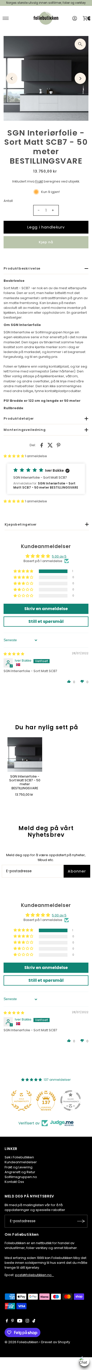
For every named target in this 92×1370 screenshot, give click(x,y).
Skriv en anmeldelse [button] (46, 609)
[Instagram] (27, 1321)
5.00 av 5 (59, 556)
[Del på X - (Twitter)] (50, 445)
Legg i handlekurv (46, 227)
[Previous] (11, 78)
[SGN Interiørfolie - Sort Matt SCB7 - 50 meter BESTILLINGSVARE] (24, 754)
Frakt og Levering (18, 1167)
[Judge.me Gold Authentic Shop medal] (21, 1100)
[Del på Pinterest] (58, 445)
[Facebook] (7, 1321)
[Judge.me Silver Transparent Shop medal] (70, 1100)
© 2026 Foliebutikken (21, 1342)
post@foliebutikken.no (34, 1275)
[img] (14, 654)
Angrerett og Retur (20, 1172)
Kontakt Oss (14, 1182)
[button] (14, 456)
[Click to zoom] (80, 44)
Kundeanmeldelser (21, 1162)
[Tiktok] (33, 1321)
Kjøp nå (46, 242)
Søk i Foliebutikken (19, 1157)
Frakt (39, 181)
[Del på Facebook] (41, 445)
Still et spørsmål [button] (46, 621)
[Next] (80, 78)
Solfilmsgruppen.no (21, 1177)
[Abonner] (81, 1221)
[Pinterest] (12, 1321)
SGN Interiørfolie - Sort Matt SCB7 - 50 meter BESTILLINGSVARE (24, 782)
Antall (8, 201)
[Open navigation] (6, 18)
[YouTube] (19, 1321)
